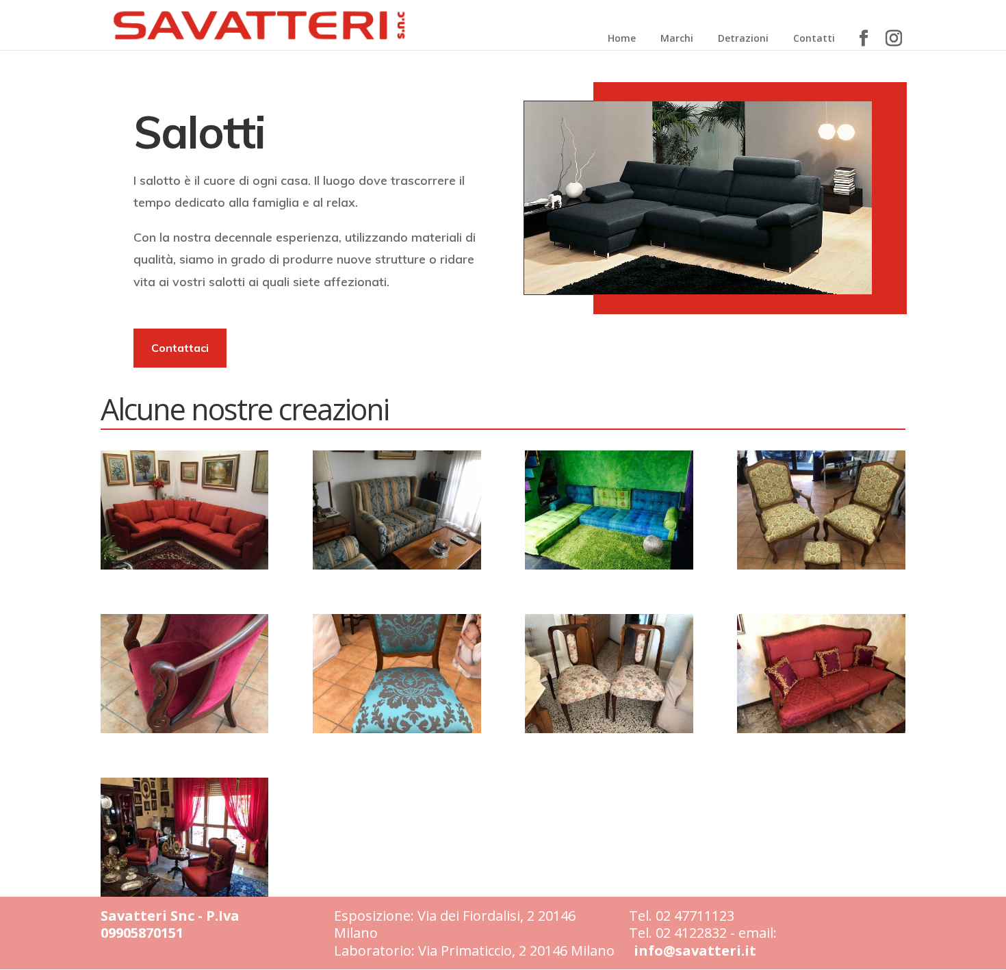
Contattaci (180, 348)
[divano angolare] (184, 565)
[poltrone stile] (184, 892)
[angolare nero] (698, 290)
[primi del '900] (609, 729)
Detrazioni (743, 37)
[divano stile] (821, 729)
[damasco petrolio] (396, 729)
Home (622, 37)
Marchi (676, 37)
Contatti (814, 37)
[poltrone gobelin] (821, 565)
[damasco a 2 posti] (396, 565)
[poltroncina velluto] (184, 729)
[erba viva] (609, 565)
